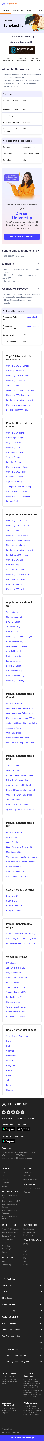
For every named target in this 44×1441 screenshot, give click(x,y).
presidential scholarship (17, 805)
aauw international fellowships (20, 785)
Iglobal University (14, 661)
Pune (8, 1075)
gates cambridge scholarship (19, 847)
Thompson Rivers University (18, 487)
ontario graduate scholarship (19, 708)
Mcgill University (13, 443)
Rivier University (13, 656)
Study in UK (11, 901)
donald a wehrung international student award (22, 743)
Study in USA (12, 896)
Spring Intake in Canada (17, 1012)
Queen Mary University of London (21, 390)
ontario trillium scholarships (19, 795)
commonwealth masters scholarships (22, 857)
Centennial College (14, 452)
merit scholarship (14, 703)
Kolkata (9, 1070)
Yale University (13, 612)
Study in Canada (13, 911)
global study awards (15, 872)
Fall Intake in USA (14, 997)
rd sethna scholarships (17, 780)
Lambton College (13, 462)
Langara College (13, 501)
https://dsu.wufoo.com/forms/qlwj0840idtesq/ (32, 326)
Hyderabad (11, 1056)
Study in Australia (14, 906)
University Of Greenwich (17, 521)
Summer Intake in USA (16, 992)
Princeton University (15, 676)
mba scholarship (13, 837)
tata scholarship (13, 766)
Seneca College (13, 457)
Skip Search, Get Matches (22, 237)
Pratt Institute (12, 632)
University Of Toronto (15, 433)
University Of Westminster (17, 535)
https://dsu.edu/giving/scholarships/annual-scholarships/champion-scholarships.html (32, 317)
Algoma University (14, 482)
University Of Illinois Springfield (20, 637)
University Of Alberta (15, 447)
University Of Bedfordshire (17, 574)
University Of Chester (15, 560)
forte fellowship (13, 867)
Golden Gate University (16, 646)
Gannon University (14, 617)
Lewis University (13, 622)
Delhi (8, 1046)
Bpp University (12, 565)
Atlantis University (14, 651)
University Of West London (18, 540)
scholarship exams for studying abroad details (22, 934)
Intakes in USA (12, 982)
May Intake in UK (13, 973)
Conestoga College (14, 438)
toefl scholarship (14, 800)
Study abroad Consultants (17, 1036)
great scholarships (14, 842)
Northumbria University (16, 545)
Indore (9, 1085)
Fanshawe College (14, 477)
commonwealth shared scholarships (22, 862)
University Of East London (17, 526)
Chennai (10, 1051)
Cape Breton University (16, 491)
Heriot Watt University (15, 579)
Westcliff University (14, 641)
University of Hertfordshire (18, 376)
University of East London (17, 366)
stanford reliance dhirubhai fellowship (22, 790)
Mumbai (9, 1061)
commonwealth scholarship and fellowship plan (22, 876)
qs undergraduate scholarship (20, 810)
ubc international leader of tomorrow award (22, 718)
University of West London (18, 405)
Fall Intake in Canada (15, 1017)
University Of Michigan (16, 681)
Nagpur (9, 1090)
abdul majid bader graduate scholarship (22, 723)
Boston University (14, 666)
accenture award (13, 728)
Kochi (8, 1041)
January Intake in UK (15, 968)
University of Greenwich (17, 381)
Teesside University (15, 385)
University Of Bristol (15, 589)
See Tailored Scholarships (22, 1438)
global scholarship (14, 770)
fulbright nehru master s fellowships (22, 775)
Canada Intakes (13, 1002)
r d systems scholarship (17, 738)
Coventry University (15, 371)
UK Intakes (11, 963)
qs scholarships (13, 733)
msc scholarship (13, 852)
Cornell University (14, 671)
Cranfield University (15, 570)
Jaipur (9, 1080)
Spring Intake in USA (15, 987)
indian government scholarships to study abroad (22, 943)
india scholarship (14, 832)
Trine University (13, 627)
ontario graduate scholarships (19, 713)
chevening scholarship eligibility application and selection (22, 938)
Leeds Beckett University (17, 410)
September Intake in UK (16, 978)
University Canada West (17, 467)
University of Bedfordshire (17, 395)
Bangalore (10, 1066)
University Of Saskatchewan (18, 496)
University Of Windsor (15, 472)
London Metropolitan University (20, 400)
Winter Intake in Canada (17, 1007)
